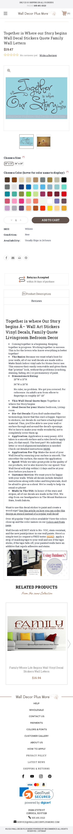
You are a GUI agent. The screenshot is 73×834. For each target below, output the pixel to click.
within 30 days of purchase (40, 281)
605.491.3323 (38, 817)
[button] (36, 796)
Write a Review (48, 55)
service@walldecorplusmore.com (38, 822)
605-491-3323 (40, 6)
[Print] (19, 257)
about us (36, 742)
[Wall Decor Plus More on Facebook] (23, 776)
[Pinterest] (26, 257)
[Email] (13, 257)
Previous (4, 643)
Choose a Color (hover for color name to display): (36, 172)
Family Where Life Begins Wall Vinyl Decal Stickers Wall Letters (36, 669)
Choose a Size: (14, 158)
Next (69, 643)
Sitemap (42, 831)
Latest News (36, 762)
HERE (46, 448)
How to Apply (36, 749)
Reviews (36, 301)
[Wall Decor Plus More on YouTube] (32, 776)
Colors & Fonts (36, 729)
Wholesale (36, 710)
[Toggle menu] (10, 13)
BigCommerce (50, 829)
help (36, 703)
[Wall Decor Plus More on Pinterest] (49, 776)
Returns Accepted (38, 277)
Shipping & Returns (36, 768)
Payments (36, 723)
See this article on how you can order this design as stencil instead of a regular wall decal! (35, 512)
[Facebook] (6, 257)
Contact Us (36, 716)
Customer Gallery (36, 736)
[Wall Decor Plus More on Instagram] (41, 776)
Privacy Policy (36, 755)
